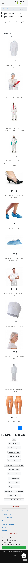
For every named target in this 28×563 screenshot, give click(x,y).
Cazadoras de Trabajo (14, 456)
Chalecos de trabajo (14, 461)
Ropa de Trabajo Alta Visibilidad (14, 491)
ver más (14, 26)
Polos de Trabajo (14, 482)
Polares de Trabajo (14, 478)
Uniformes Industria (10, 9)
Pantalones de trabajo (14, 474)
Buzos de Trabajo (14, 443)
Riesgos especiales (14, 487)
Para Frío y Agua (14, 469)
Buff (14, 439)
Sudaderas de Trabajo (14, 495)
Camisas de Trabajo (14, 452)
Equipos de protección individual (14, 465)
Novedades (5, 527)
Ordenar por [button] (7, 33)
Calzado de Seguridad (14, 448)
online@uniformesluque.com (12, 544)
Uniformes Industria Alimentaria (14, 500)
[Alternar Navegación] (3, 2)
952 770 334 (7, 542)
